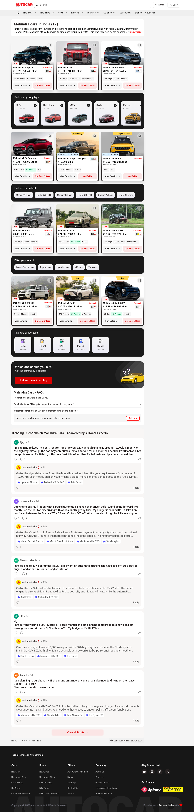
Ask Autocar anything (77, 772)
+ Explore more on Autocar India (27, 755)
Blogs (70, 777)
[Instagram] (152, 771)
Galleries (108, 13)
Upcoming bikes (47, 777)
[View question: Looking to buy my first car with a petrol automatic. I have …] (77, 525)
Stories (138, 13)
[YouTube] (144, 771)
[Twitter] (168, 771)
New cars (15, 772)
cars (24, 740)
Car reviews (17, 782)
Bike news (44, 788)
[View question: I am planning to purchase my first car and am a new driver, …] (77, 698)
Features (91, 13)
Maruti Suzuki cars (25, 267)
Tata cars (92, 267)
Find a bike (45, 13)
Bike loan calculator (49, 793)
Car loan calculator (20, 793)
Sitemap (71, 782)
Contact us (72, 788)
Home (14, 740)
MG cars (79, 267)
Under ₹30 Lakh (64, 195)
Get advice (150, 13)
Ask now (133, 418)
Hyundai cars (63, 267)
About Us (99, 772)
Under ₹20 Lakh (23, 195)
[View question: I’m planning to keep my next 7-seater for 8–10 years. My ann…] (77, 466)
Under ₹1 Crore (126, 195)
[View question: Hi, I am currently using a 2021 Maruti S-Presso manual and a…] (77, 639)
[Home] (18, 12)
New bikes (44, 772)
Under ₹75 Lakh (105, 195)
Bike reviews (45, 782)
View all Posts (76, 732)
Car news (15, 788)
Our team (100, 777)
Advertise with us (103, 793)
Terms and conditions (106, 788)
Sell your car (125, 13)
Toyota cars (45, 267)
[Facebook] (160, 771)
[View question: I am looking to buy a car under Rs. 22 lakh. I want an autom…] (77, 582)
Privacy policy (102, 782)
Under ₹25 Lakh (44, 195)
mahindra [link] (36, 740)
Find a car (27, 13)
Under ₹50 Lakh (85, 195)
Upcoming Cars (18, 777)
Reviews (75, 13)
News (60, 13)
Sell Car (71, 793)
